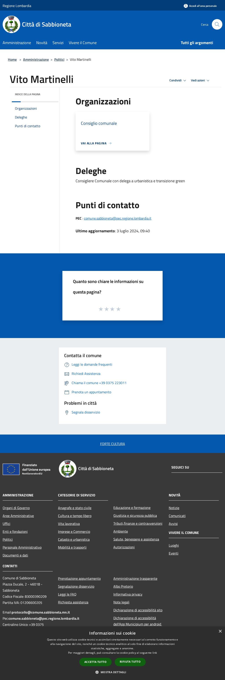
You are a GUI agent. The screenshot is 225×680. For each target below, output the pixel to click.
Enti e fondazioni (15, 531)
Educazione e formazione (132, 507)
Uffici (6, 523)
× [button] (220, 631)
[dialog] (112, 653)
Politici (59, 59)
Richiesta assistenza (73, 602)
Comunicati (177, 515)
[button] (112, 672)
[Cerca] (217, 24)
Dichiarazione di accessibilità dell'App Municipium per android (137, 621)
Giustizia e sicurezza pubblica (135, 515)
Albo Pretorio (123, 586)
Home (12, 59)
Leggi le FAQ (67, 594)
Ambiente (120, 531)
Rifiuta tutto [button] (130, 662)
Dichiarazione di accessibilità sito (137, 610)
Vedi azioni (198, 80)
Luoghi (174, 545)
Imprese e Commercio (74, 531)
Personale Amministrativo (22, 547)
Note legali (121, 602)
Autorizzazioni (124, 547)
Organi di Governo (16, 507)
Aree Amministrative (18, 515)
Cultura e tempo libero (74, 515)
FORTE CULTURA (112, 443)
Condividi (175, 80)
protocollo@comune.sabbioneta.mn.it (41, 612)
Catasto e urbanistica (74, 539)
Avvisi (173, 523)
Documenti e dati (15, 555)
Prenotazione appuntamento (79, 578)
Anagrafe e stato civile (74, 507)
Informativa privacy (127, 594)
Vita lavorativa (69, 523)
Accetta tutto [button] (95, 662)
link (154, 653)
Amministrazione (36, 59)
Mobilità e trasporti (72, 547)
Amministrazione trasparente (135, 578)
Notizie (174, 507)
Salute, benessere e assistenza (136, 539)
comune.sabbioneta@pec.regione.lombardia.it (117, 218)
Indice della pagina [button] (27, 94)
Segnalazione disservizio (76, 586)
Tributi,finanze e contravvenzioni (137, 523)
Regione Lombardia (17, 5)
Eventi (173, 553)
